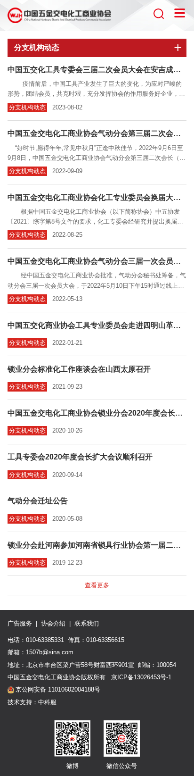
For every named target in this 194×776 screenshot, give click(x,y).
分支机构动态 (27, 107)
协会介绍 (53, 623)
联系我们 (86, 623)
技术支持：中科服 (32, 702)
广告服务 (20, 623)
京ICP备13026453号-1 (140, 677)
